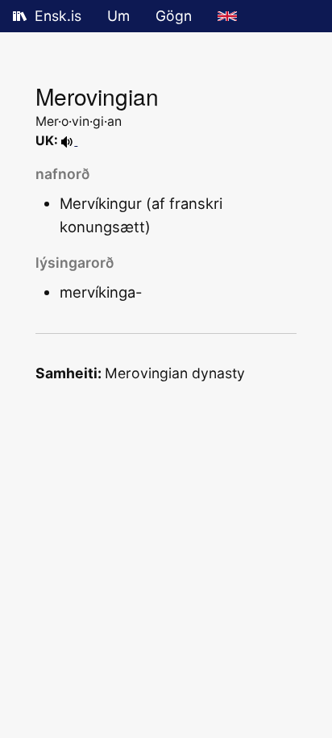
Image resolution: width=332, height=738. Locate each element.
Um (118, 15)
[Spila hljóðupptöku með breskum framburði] (69, 140)
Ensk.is (58, 15)
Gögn (174, 15)
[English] (227, 16)
